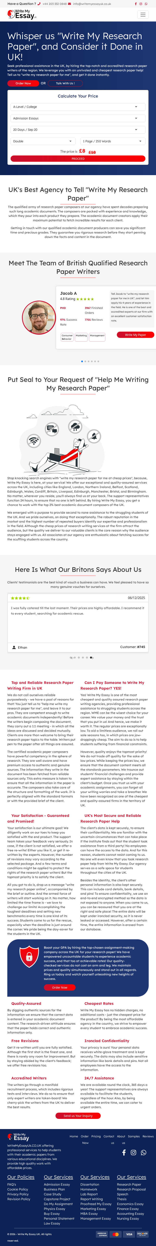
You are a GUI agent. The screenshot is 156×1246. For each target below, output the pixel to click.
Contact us (109, 1140)
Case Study (52, 1194)
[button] (82, 361)
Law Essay (52, 1223)
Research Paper (129, 1184)
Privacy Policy (18, 1194)
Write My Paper (135, 335)
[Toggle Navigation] (143, 15)
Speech (122, 1194)
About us (121, 1140)
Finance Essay (128, 1209)
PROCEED (78, 159)
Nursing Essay (128, 1218)
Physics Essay (54, 1209)
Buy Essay (52, 1214)
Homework (88, 1189)
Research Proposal (131, 1189)
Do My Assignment (58, 1204)
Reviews (148, 1136)
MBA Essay (89, 1214)
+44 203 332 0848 (54, 4)
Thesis (122, 1199)
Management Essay (95, 1218)
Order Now (59, 987)
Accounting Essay (130, 1214)
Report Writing (91, 1199)
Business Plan (54, 1189)
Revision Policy (18, 1199)
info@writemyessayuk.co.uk (91, 4)
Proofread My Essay (96, 1204)
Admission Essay (57, 1184)
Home (74, 1136)
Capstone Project (57, 1199)
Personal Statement (59, 1218)
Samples (134, 1136)
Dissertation (89, 1184)
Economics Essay (130, 1204)
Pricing (96, 1136)
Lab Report (89, 1194)
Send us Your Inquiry (78, 1116)
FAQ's (11, 1184)
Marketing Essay (93, 1209)
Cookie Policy (17, 1189)
